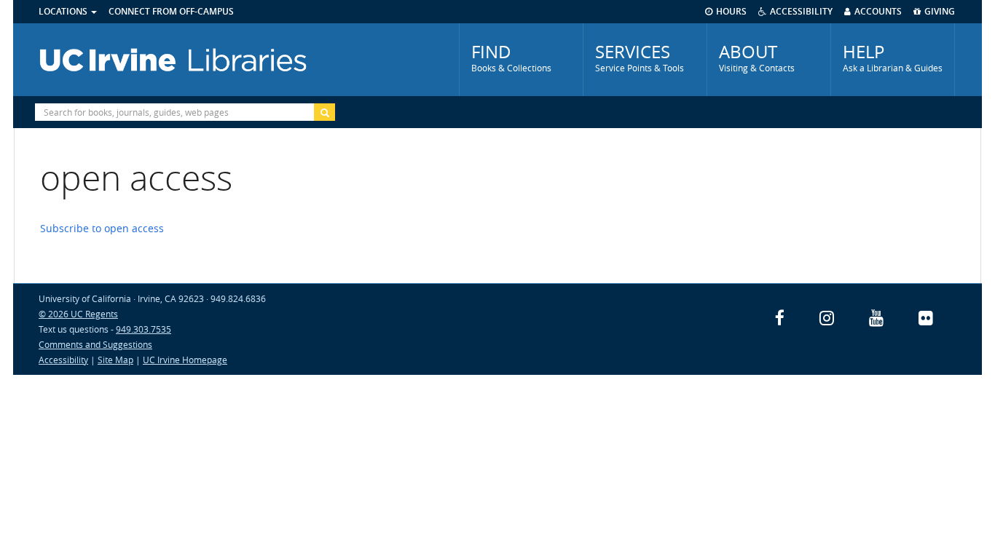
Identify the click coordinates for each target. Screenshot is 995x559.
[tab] (521, 59)
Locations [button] (64, 11)
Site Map (115, 359)
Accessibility (63, 359)
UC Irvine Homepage (185, 359)
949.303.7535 (143, 329)
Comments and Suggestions (95, 344)
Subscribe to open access (102, 228)
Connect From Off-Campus (171, 11)
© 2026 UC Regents (78, 314)
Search (324, 112)
